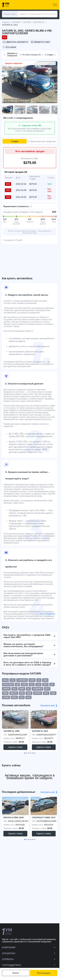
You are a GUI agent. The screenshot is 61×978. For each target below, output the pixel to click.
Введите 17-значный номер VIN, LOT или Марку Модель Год (37, 14)
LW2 (45, 680)
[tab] (24, 753)
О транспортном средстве (42, 141)
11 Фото (11, 101)
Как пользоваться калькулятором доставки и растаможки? (23, 654)
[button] (10, 14)
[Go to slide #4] (44, 110)
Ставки (14, 141)
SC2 (46, 693)
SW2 (29, 693)
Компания (8, 947)
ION (22, 693)
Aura (5, 680)
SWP (22, 689)
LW (17, 684)
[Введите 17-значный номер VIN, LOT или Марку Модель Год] (55, 14)
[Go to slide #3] (32, 110)
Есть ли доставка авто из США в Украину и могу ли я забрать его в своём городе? (27, 663)
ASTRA (37, 693)
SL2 (31, 684)
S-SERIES (37, 689)
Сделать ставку (15, 747)
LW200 (6, 689)
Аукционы (8, 953)
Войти (16, 973)
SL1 (14, 689)
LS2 (38, 684)
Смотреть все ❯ (48, 705)
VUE (5, 693)
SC (52, 684)
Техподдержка (11, 965)
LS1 (12, 680)
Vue (28, 697)
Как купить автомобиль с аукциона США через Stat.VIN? (27, 636)
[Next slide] (53, 80)
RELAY (14, 693)
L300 (24, 684)
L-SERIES (22, 680)
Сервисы (8, 959)
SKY (45, 684)
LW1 (53, 693)
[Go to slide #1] (7, 110)
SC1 (47, 689)
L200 (32, 680)
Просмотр (25, 101)
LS (39, 680)
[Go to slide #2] (19, 110)
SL (28, 689)
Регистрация (43, 973)
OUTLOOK (8, 684)
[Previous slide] (6, 80)
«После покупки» (47, 614)
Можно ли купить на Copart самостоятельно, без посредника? (23, 645)
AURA (6, 697)
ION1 (14, 697)
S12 (21, 697)
